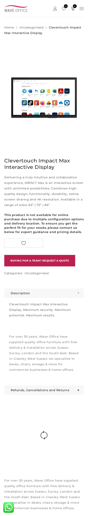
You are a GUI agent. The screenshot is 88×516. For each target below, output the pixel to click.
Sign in (55, 8)
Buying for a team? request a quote (39, 260)
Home (9, 27)
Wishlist (65, 6)
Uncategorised (31, 27)
